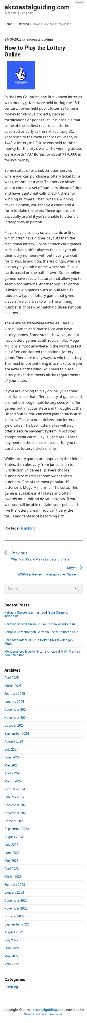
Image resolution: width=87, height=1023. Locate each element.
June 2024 (12, 757)
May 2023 (11, 860)
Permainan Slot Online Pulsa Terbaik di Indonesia (40, 624)
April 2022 (11, 964)
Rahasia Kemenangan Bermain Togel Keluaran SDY (41, 632)
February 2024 (14, 789)
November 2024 (15, 717)
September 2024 (16, 733)
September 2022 (16, 924)
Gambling (28, 528)
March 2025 (13, 686)
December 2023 (15, 805)
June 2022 (12, 948)
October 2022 (14, 916)
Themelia (55, 1014)
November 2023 (15, 813)
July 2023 (11, 845)
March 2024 (13, 781)
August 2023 (13, 837)
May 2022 (11, 956)
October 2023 (14, 821)
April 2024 (11, 773)
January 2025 (14, 702)
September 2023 (16, 829)
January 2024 (14, 797)
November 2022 (15, 908)
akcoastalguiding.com (47, 1010)
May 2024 (11, 765)
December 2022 (15, 900)
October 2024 (14, 725)
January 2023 (14, 892)
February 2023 (14, 884)
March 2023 (13, 876)
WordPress (32, 1014)
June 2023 (12, 853)
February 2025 (14, 693)
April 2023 (11, 869)
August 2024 (13, 741)
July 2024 (11, 749)
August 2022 (13, 932)
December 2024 (15, 709)
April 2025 (11, 678)
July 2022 (11, 940)
